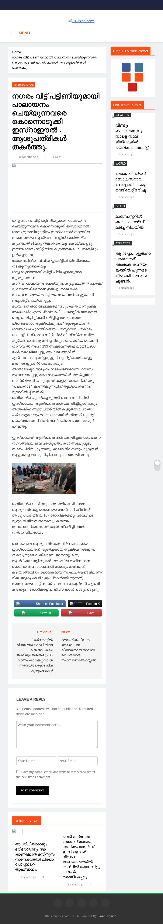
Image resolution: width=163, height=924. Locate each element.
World (121, 163)
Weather (122, 115)
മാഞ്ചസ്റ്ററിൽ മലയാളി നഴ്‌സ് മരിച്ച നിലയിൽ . (130, 222)
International (23, 84)
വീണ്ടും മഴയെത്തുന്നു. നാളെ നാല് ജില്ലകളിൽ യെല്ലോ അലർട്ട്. (132, 136)
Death (120, 206)
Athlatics (123, 243)
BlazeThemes (107, 916)
